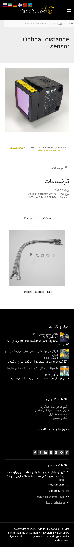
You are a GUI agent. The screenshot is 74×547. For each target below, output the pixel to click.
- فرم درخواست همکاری (54, 407)
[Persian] (10, 5)
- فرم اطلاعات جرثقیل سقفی (52, 410)
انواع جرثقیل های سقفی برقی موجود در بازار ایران (31, 353)
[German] (15, 5)
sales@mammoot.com (51, 497)
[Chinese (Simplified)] (25, 5)
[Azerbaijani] (30, 5)
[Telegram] (61, 452)
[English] (20, 5)
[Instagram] (56, 452)
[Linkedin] (45, 452)
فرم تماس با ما (55, 502)
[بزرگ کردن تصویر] (37, 100)
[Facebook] (40, 452)
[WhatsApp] (67, 452)
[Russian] (5, 5)
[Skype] (51, 452)
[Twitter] (35, 452)
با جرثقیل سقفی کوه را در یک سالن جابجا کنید (32, 370)
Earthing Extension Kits (37, 292)
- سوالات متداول (59, 414)
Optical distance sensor (48, 151)
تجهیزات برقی (16, 147)
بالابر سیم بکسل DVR (45, 334)
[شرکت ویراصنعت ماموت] (37, 10)
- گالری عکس (61, 418)
